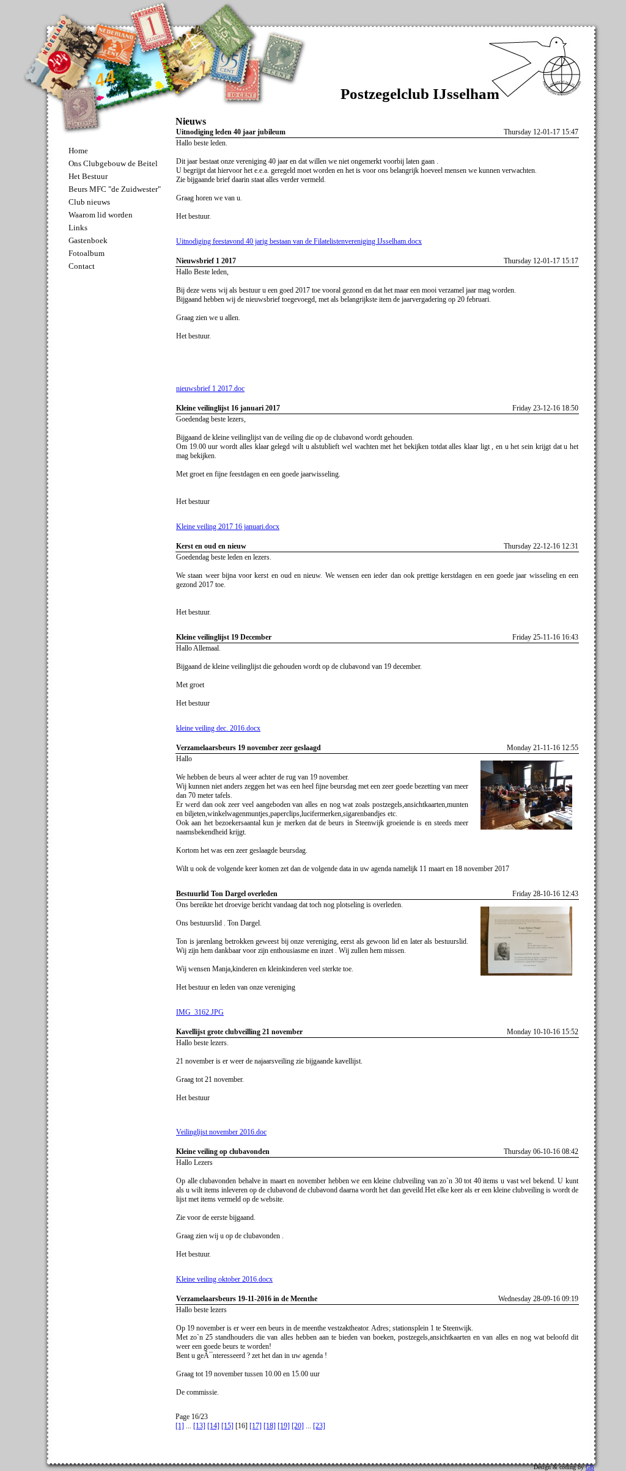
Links (77, 227)
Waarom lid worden (100, 214)
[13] (199, 1426)
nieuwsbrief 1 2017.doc (210, 388)
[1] (179, 1426)
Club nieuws (89, 201)
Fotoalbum (86, 253)
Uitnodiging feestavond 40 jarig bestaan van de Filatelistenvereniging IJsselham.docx (299, 241)
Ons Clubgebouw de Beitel (113, 163)
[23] (319, 1426)
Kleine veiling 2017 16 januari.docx (227, 526)
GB (590, 1467)
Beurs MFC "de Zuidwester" (114, 189)
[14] (213, 1426)
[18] (269, 1426)
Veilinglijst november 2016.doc (221, 1132)
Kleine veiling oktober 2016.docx (224, 1279)
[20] (298, 1426)
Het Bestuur (88, 176)
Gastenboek (88, 240)
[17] (255, 1426)
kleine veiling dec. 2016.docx (218, 728)
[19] (284, 1426)
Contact (81, 266)
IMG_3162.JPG (200, 1012)
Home (78, 150)
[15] (227, 1426)
